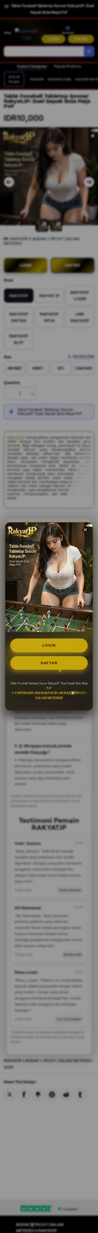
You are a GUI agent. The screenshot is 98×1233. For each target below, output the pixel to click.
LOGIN (49, 645)
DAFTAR (49, 663)
